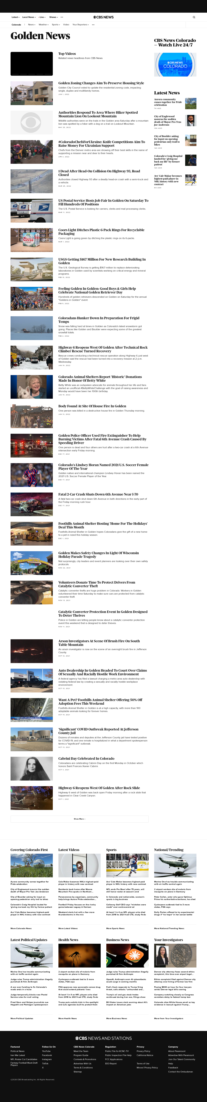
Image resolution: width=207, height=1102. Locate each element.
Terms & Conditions (83, 1068)
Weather (43, 24)
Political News (17, 1051)
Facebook (47, 1055)
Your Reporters (80, 24)
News (31, 24)
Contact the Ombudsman (180, 1072)
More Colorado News (21, 928)
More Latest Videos (68, 928)
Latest (15, 17)
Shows (53, 17)
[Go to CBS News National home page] (103, 17)
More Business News (116, 1018)
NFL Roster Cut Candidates (24, 1059)
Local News (28, 17)
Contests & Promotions (85, 1059)
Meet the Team (81, 1051)
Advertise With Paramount (181, 1055)
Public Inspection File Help (118, 1055)
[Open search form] (194, 17)
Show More (79, 819)
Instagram (47, 1059)
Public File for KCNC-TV (117, 1051)
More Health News (67, 1018)
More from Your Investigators (168, 1018)
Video (66, 24)
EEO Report (111, 1063)
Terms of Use (143, 1063)
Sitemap (78, 1072)
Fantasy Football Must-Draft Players (24, 1064)
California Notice (145, 1055)
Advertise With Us (82, 1063)
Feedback (173, 1068)
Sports (55, 24)
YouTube (46, 1051)
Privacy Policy (143, 1051)
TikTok (45, 1063)
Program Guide (81, 1055)
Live (42, 17)
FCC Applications (113, 1059)
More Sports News (115, 928)
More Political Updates (22, 1018)
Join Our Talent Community (181, 1059)
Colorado (16, 24)
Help (170, 1063)
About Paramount (176, 1051)
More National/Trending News (169, 928)
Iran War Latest (18, 1055)
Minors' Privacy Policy (147, 1068)
